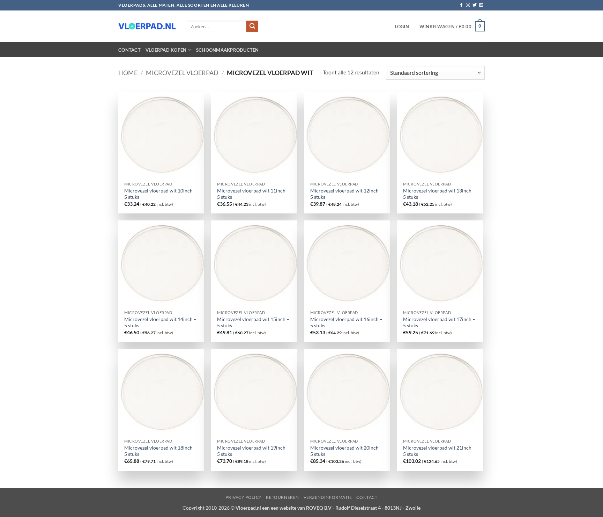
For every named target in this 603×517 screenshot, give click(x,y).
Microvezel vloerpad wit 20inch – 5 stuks (346, 451)
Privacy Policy (243, 497)
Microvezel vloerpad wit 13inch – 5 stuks (439, 194)
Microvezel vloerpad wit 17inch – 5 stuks (439, 322)
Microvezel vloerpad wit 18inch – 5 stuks (160, 451)
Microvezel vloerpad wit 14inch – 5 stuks (160, 322)
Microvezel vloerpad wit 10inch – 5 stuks (160, 194)
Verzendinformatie (328, 497)
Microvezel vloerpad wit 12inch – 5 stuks (346, 194)
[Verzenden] (252, 26)
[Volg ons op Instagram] (468, 5)
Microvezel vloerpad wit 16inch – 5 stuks (346, 322)
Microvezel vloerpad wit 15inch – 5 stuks (253, 322)
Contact (129, 50)
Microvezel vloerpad (182, 73)
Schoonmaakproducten (227, 50)
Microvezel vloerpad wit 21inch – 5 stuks (439, 451)
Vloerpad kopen (166, 50)
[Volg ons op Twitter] (474, 5)
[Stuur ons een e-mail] (481, 5)
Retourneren (282, 497)
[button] (402, 26)
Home (127, 73)
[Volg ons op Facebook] (461, 5)
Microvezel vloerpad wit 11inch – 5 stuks (253, 194)
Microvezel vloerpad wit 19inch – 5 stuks (253, 451)
